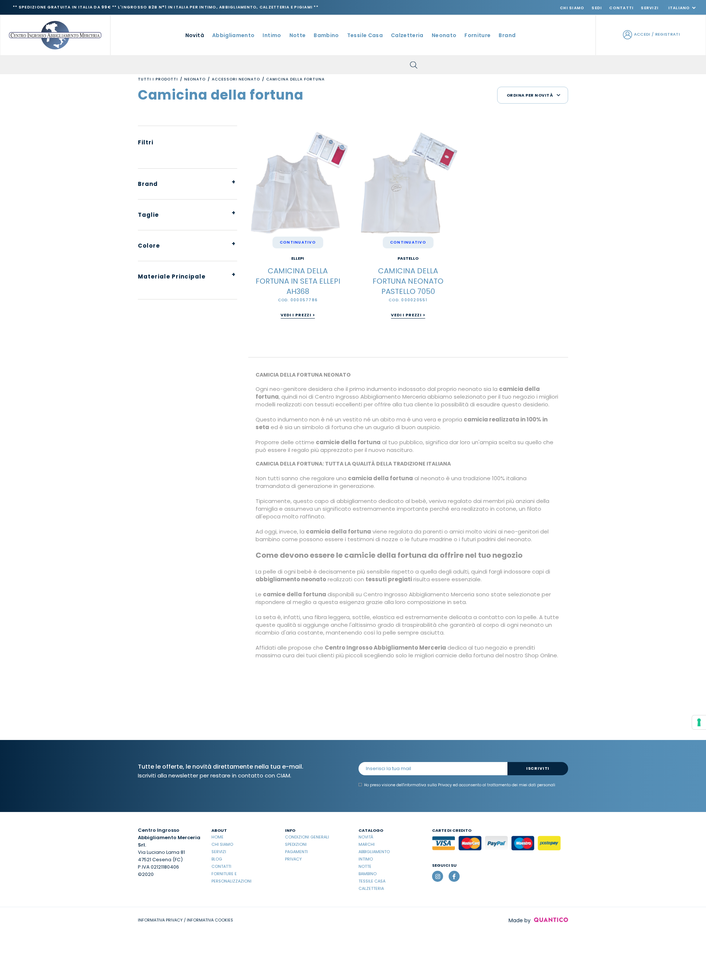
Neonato (195, 79)
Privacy (293, 859)
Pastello (407, 258)
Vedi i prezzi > (298, 315)
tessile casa (365, 35)
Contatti (621, 8)
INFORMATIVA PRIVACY (160, 920)
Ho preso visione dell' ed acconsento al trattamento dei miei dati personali (459, 785)
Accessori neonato (236, 79)
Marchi (367, 844)
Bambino (368, 874)
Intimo (366, 859)
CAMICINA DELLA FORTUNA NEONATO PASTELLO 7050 (407, 281)
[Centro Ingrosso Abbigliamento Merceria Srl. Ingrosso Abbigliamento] (55, 35)
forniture (477, 35)
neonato (444, 35)
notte (297, 35)
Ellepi (297, 258)
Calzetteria (371, 888)
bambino (326, 35)
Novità (194, 35)
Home (217, 837)
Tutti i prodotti (158, 79)
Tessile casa (372, 881)
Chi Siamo (572, 8)
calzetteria (407, 35)
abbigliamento (233, 35)
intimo (272, 35)
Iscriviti (537, 768)
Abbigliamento (374, 852)
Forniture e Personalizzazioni (231, 877)
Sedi (597, 8)
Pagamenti (296, 852)
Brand (507, 35)
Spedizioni (296, 844)
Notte (365, 866)
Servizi (650, 8)
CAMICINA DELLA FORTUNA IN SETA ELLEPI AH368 (298, 281)
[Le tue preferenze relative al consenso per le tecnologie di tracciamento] (699, 722)
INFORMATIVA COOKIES (210, 920)
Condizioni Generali (307, 837)
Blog (216, 859)
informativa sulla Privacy (428, 785)
